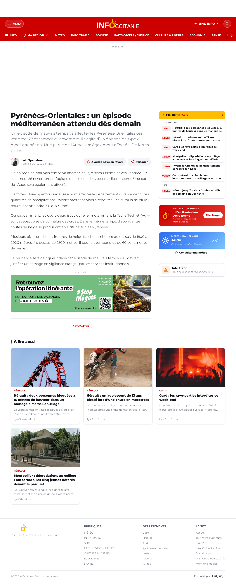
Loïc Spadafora (32, 160)
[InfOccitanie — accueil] (118, 23)
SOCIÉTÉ (102, 35)
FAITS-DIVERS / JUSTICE (131, 35)
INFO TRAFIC (80, 35)
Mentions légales (207, 563)
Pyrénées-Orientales (156, 548)
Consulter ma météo (194, 252)
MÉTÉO (60, 35)
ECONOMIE (197, 35)
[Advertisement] (118, 75)
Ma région (36, 35)
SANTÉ (216, 35)
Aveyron (148, 558)
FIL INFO (10, 35)
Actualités (81, 326)
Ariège (147, 563)
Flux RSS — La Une (208, 548)
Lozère (147, 553)
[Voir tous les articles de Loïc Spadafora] (15, 162)
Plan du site (203, 553)
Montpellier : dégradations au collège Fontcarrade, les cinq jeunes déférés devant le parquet (45, 480)
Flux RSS (201, 543)
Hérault (147, 538)
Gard (146, 532)
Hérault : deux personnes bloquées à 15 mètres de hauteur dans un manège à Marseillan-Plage (44, 400)
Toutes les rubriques (209, 538)
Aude (146, 543)
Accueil (200, 532)
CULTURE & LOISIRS (169, 35)
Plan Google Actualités (210, 558)
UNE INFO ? (205, 24)
